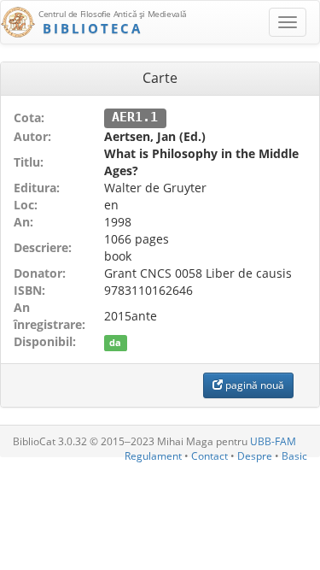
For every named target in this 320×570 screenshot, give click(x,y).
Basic (294, 456)
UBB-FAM (273, 441)
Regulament (153, 456)
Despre (254, 456)
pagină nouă (253, 385)
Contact (209, 456)
